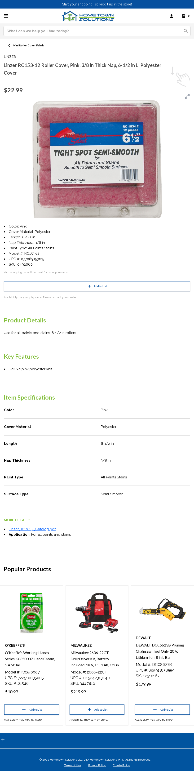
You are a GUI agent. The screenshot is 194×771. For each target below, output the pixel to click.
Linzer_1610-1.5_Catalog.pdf (32, 529)
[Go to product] (31, 613)
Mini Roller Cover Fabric (28, 45)
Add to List (100, 286)
